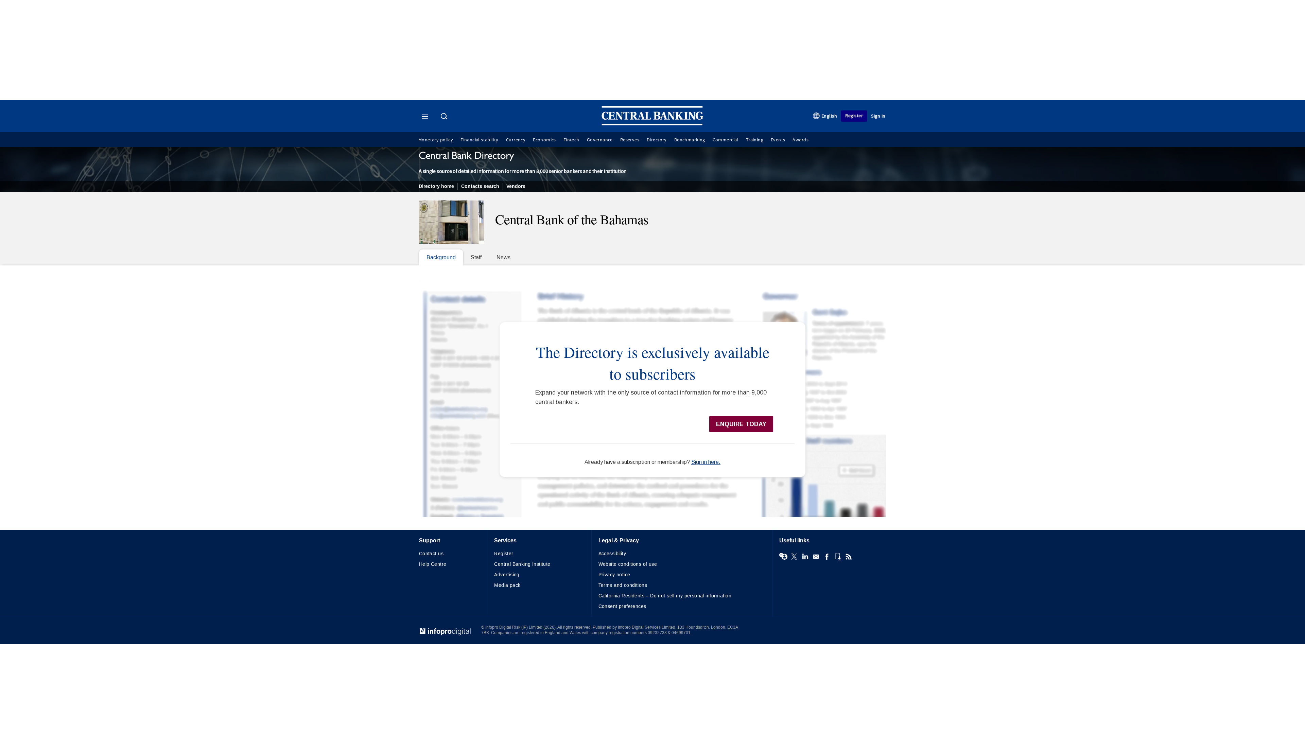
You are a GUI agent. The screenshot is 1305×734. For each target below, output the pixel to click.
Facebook (827, 557)
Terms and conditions (622, 585)
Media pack (507, 585)
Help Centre (433, 564)
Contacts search (480, 186)
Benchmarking (689, 140)
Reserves (629, 140)
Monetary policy (435, 140)
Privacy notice (614, 575)
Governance (600, 140)
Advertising (507, 575)
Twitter (794, 557)
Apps (838, 557)
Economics (544, 140)
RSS (849, 557)
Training (754, 140)
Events (778, 140)
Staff (476, 257)
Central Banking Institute (522, 564)
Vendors (515, 186)
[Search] (444, 116)
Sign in (878, 116)
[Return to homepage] (652, 123)
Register (854, 115)
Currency (515, 140)
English (829, 116)
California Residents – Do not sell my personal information (664, 596)
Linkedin (805, 557)
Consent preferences (622, 606)
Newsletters (816, 557)
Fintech (571, 140)
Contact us (431, 553)
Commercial (725, 140)
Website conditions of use (627, 564)
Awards (800, 140)
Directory (657, 140)
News (503, 257)
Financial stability (479, 140)
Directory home (436, 186)
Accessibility (612, 553)
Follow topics (783, 557)
